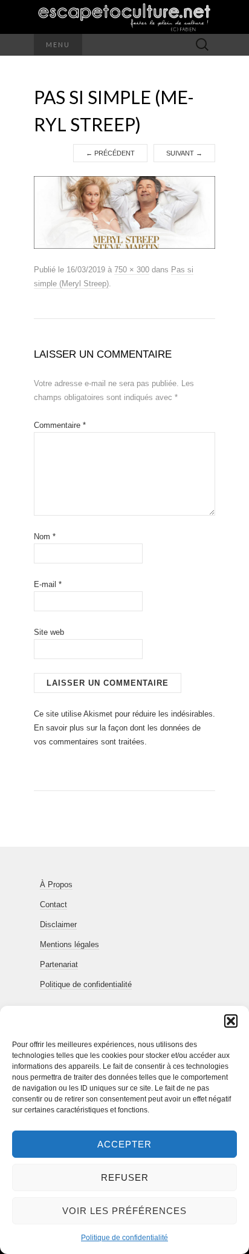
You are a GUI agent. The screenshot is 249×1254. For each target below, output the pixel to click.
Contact (53, 904)
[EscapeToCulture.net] (124, 17)
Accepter (124, 1144)
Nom (45, 536)
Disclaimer (58, 924)
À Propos (56, 884)
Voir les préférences (124, 1211)
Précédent (110, 153)
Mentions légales (69, 944)
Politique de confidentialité (124, 1237)
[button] (231, 1021)
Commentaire (60, 425)
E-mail (48, 584)
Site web (49, 632)
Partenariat (59, 964)
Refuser (125, 1177)
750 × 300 (131, 269)
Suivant (184, 153)
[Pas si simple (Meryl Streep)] (124, 212)
